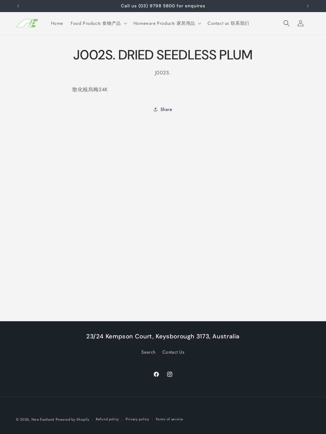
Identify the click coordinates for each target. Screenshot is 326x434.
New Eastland (43, 419)
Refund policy (107, 419)
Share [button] (166, 109)
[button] (98, 23)
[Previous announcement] (18, 6)
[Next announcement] (308, 6)
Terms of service (169, 419)
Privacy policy (137, 419)
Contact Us (173, 352)
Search (148, 352)
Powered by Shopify (72, 419)
